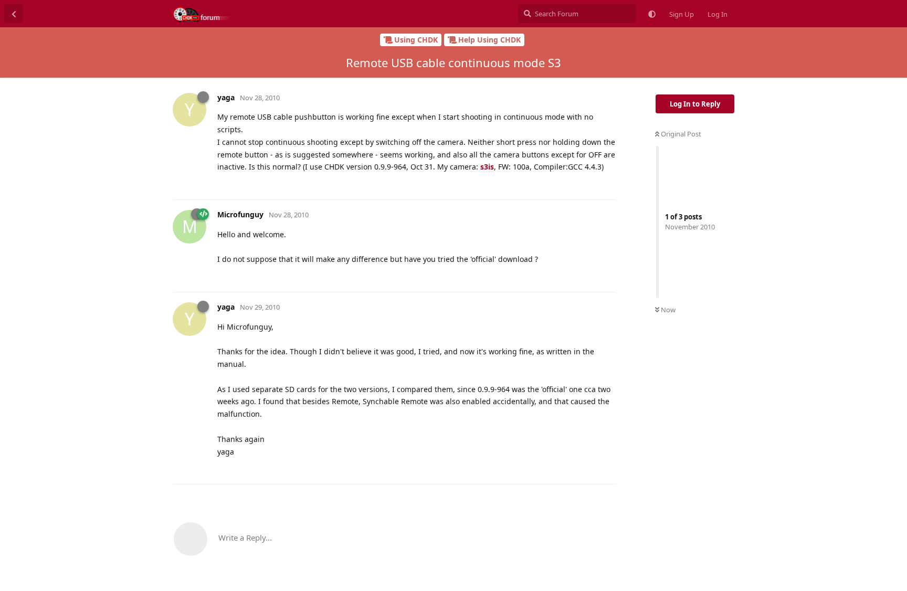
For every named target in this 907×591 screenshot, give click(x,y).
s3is (487, 167)
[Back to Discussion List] (13, 13)
